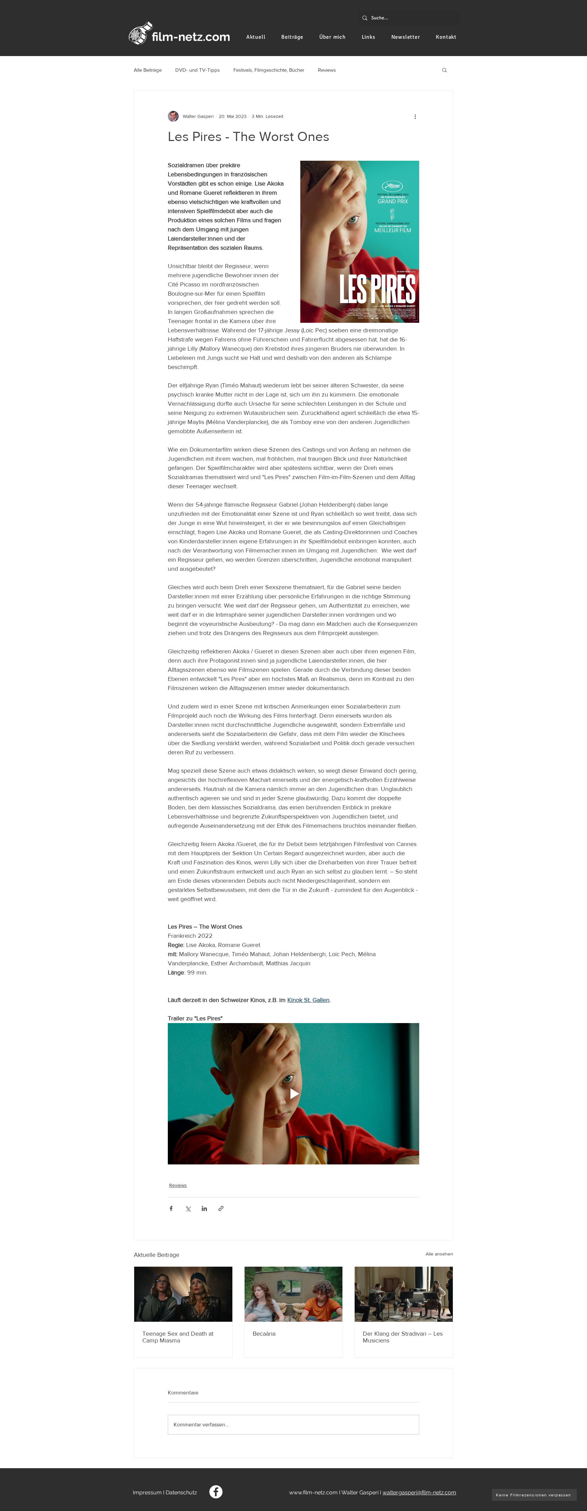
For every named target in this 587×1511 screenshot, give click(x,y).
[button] (444, 69)
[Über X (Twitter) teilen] (187, 1208)
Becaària (264, 1333)
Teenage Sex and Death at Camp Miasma (177, 1337)
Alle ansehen (439, 1254)
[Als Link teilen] (221, 1208)
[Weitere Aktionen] (415, 116)
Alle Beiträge (148, 70)
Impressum (147, 1492)
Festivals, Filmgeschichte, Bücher (268, 70)
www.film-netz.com (313, 1492)
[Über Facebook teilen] (171, 1208)
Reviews (327, 70)
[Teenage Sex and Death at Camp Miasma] (183, 1294)
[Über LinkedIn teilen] (204, 1208)
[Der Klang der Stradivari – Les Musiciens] (404, 1294)
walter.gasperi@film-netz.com (419, 1492)
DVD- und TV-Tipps (197, 70)
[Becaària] (294, 1294)
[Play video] (293, 1093)
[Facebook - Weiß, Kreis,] (216, 1491)
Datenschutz (181, 1492)
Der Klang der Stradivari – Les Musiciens (403, 1337)
